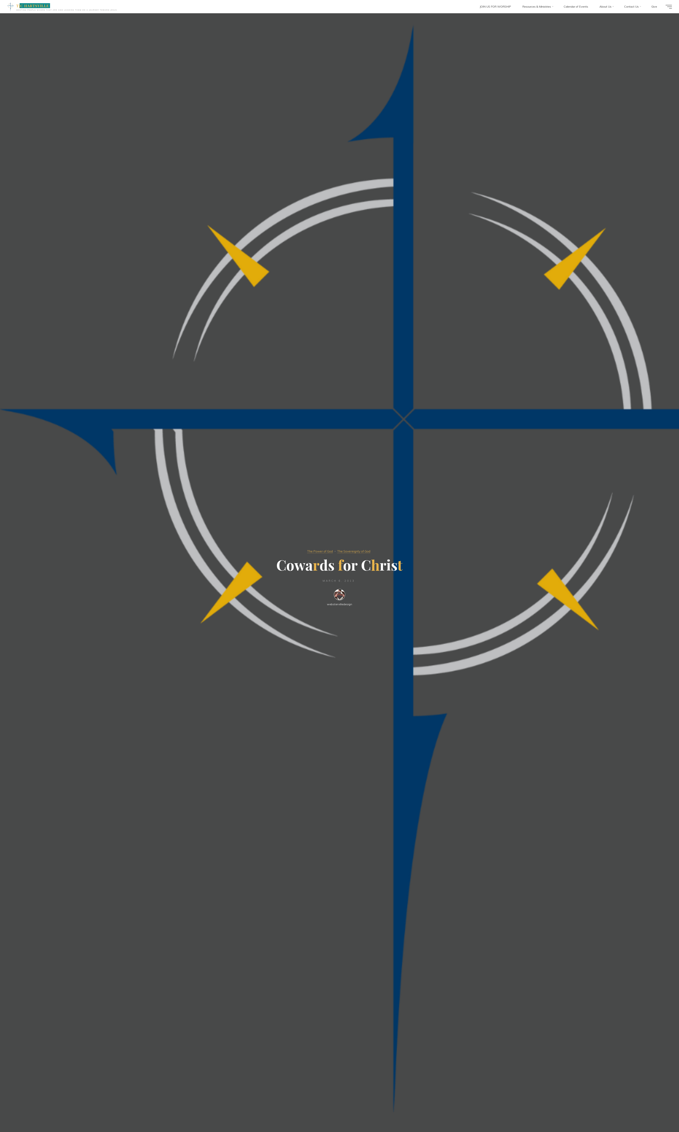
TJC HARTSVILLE (32, 5)
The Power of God (320, 551)
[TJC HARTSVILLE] (10, 6)
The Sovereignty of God (353, 551)
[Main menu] (669, 6)
